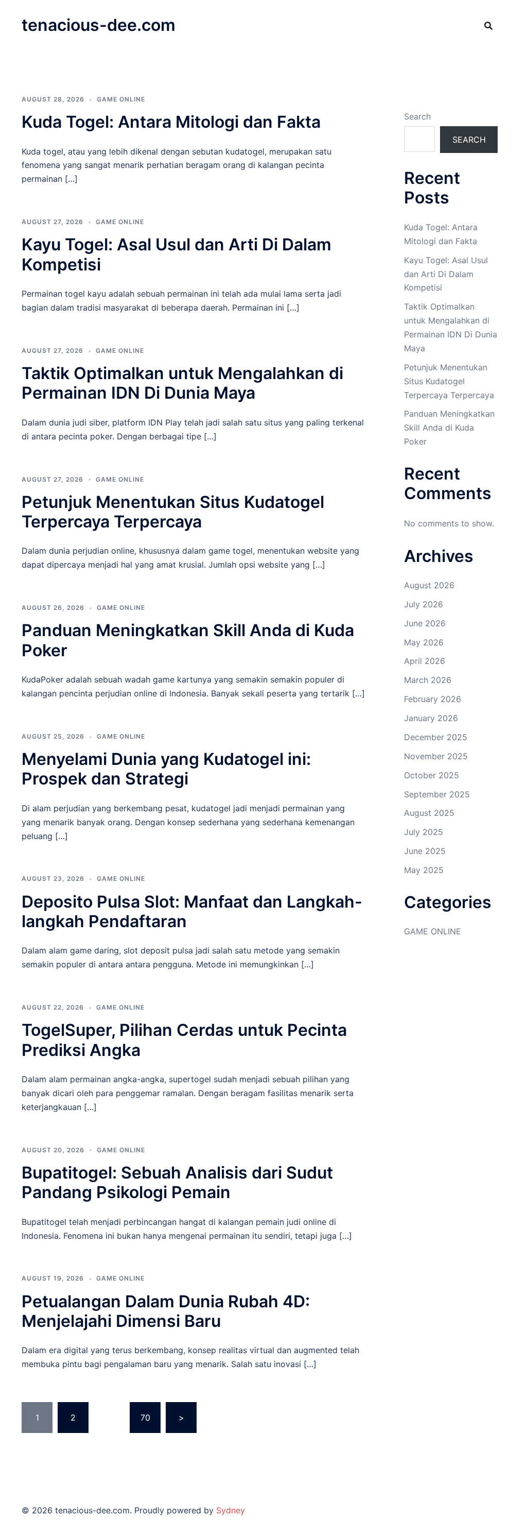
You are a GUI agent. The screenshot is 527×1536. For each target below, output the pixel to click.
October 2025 (431, 775)
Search (417, 116)
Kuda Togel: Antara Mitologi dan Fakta (171, 122)
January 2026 (431, 718)
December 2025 (435, 737)
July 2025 (423, 832)
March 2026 (427, 680)
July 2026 (423, 604)
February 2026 (432, 699)
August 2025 (429, 813)
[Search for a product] (488, 26)
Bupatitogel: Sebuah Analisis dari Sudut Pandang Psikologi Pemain (177, 1182)
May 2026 (424, 642)
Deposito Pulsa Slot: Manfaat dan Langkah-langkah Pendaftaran (192, 911)
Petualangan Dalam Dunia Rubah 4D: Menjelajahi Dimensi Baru (166, 1311)
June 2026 (425, 623)
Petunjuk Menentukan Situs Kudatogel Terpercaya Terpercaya (173, 512)
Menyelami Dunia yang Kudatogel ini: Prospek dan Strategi (166, 769)
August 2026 (429, 585)
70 (145, 1417)
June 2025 (425, 851)
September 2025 (437, 794)
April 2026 (424, 661)
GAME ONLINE (121, 99)
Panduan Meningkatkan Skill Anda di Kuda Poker (188, 640)
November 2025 (436, 756)
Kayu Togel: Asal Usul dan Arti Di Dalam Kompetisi (176, 254)
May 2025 (424, 870)
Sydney (230, 1510)
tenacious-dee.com (98, 25)
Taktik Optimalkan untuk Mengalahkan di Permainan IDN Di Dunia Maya (182, 383)
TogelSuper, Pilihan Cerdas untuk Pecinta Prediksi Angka (184, 1040)
